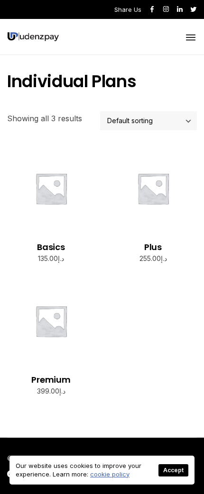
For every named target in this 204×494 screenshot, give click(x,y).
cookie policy (110, 474)
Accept (173, 470)
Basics (51, 247)
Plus (153, 247)
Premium (51, 380)
